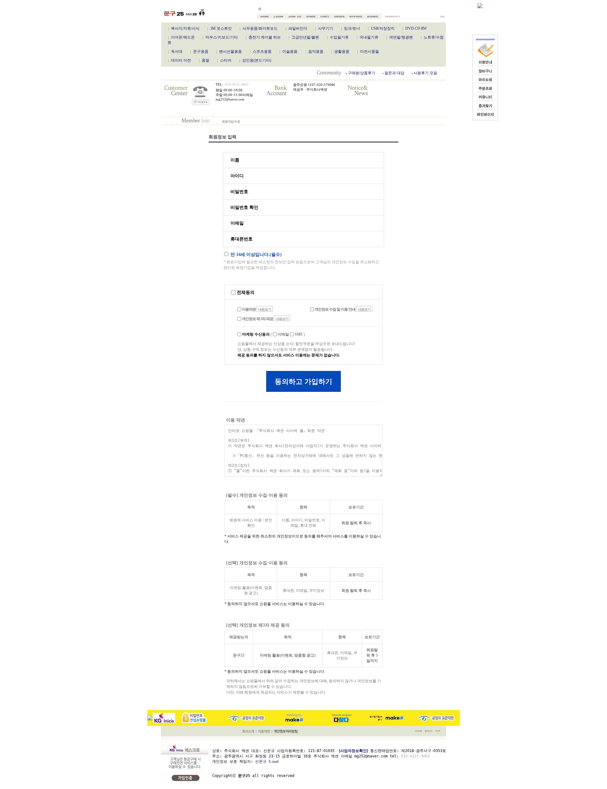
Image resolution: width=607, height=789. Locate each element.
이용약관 (248, 309)
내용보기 (264, 309)
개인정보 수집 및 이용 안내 (334, 309)
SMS (298, 334)
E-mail (274, 761)
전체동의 (245, 292)
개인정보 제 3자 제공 (257, 319)
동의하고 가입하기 (303, 381)
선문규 (261, 761)
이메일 (283, 334)
